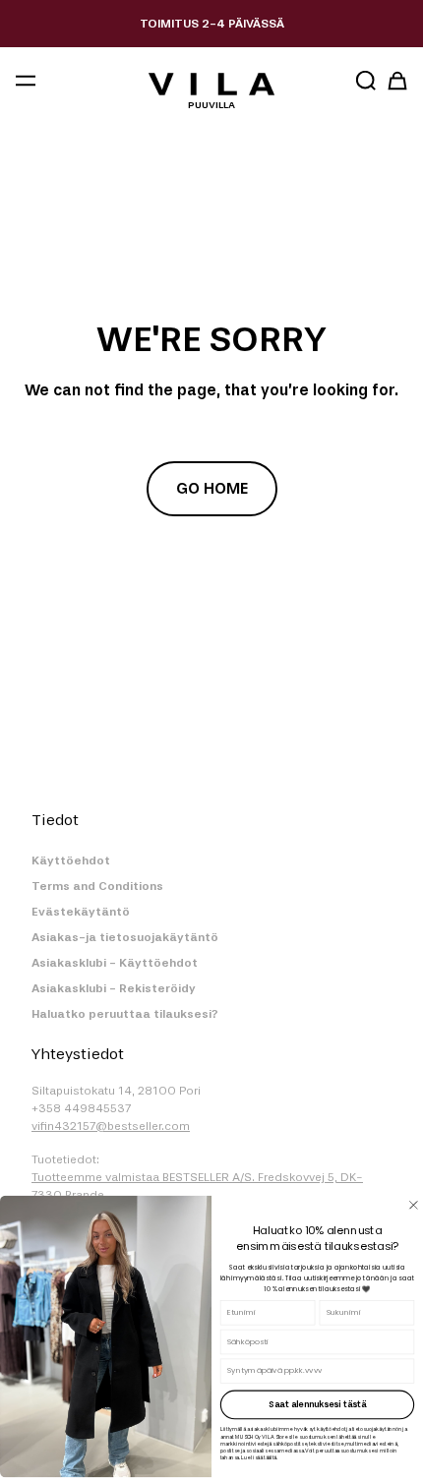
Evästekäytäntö (80, 912)
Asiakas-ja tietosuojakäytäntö (124, 937)
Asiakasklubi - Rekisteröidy (113, 988)
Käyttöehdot (70, 860)
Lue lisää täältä (258, 1457)
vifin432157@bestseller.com (110, 1126)
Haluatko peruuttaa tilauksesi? (124, 1014)
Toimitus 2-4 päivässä (212, 23)
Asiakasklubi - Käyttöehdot (114, 963)
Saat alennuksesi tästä (318, 1404)
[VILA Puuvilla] (211, 83)
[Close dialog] (413, 1205)
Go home (212, 488)
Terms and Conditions (97, 886)
